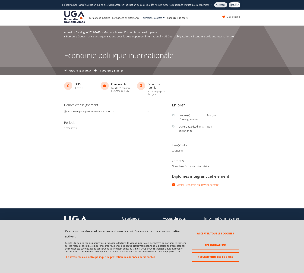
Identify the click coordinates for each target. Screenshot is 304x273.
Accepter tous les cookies (215, 233)
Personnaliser (215, 245)
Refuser (234, 4)
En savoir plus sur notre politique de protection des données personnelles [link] (110, 257)
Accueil (68, 32)
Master (108, 32)
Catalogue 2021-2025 (88, 32)
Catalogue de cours (177, 17)
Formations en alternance (125, 17)
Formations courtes (152, 17)
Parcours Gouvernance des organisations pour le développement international (113, 36)
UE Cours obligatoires (177, 36)
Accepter (220, 4)
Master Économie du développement (137, 32)
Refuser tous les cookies (215, 257)
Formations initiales (99, 17)
